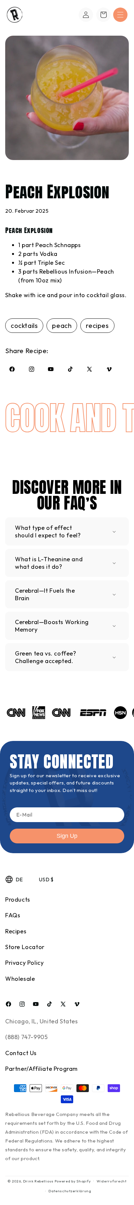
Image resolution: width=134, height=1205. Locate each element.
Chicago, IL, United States (41, 1021)
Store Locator (25, 947)
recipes (97, 325)
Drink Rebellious (38, 1180)
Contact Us (21, 1053)
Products (17, 899)
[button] (120, 15)
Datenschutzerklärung (69, 1191)
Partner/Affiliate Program (41, 1068)
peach (62, 325)
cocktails (24, 325)
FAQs (12, 915)
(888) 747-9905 (26, 1037)
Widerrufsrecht (112, 1181)
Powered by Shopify (73, 1180)
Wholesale (20, 978)
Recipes (15, 931)
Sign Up (67, 836)
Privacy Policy (24, 962)
